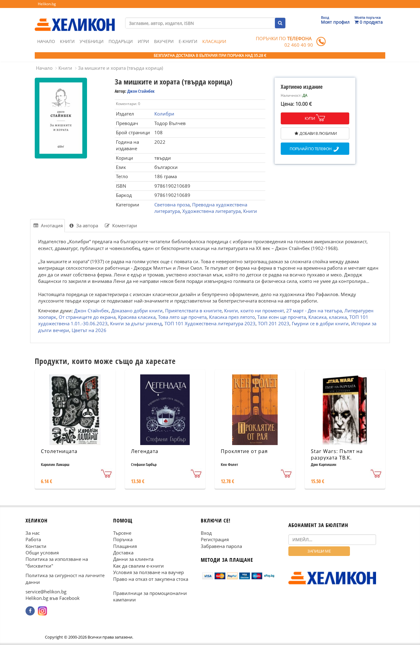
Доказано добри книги (137, 310)
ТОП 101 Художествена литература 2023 (210, 323)
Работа (33, 539)
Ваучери (164, 41)
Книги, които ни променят (254, 310)
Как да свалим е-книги (138, 566)
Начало (46, 41)
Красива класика (137, 317)
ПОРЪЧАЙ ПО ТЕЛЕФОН (310, 149)
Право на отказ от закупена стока (150, 579)
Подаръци (121, 41)
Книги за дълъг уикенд (136, 323)
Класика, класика (327, 317)
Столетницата (59, 451)
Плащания (125, 546)
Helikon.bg (47, 3)
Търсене (122, 533)
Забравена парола (221, 546)
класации (214, 41)
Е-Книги (188, 41)
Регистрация (215, 539)
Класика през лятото (232, 317)
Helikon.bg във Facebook (53, 598)
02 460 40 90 (298, 45)
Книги (67, 41)
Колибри (164, 114)
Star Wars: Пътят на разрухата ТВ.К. (337, 454)
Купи (310, 118)
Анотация (51, 225)
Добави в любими (318, 133)
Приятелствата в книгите (193, 310)
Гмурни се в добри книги (320, 323)
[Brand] (74, 18)
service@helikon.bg (46, 591)
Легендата (144, 451)
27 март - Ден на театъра (314, 310)
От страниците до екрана (87, 317)
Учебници (92, 41)
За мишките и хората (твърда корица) (120, 68)
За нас (33, 533)
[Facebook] (30, 611)
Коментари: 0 (128, 103)
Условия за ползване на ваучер (148, 572)
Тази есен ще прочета (281, 317)
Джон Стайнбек (141, 91)
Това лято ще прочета (182, 317)
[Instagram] (42, 611)
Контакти (36, 546)
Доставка (123, 552)
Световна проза (172, 204)
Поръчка (123, 539)
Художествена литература (211, 211)
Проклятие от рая (244, 451)
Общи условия (42, 552)
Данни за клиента (133, 559)
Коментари (124, 225)
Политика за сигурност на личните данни (65, 579)
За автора (86, 225)
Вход (206, 533)
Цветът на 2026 (89, 330)
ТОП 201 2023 (273, 323)
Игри (143, 41)
